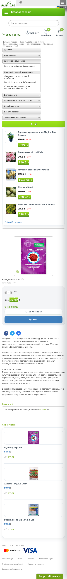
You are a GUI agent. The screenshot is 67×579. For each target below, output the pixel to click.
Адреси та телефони (36, 564)
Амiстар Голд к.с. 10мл (15, 484)
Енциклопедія (7, 559)
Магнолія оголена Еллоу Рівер (33, 170)
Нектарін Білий (25, 187)
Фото (20, 559)
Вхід (20, 2)
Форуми (31, 559)
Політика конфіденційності (12, 564)
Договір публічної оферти (12, 569)
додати (42, 410)
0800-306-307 (14, 35)
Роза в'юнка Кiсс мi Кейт (30, 152)
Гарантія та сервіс (46, 559)
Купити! (33, 319)
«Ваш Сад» (19, 545)
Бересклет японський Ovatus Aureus (36, 204)
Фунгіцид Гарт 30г (13, 447)
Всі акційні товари (13, 222)
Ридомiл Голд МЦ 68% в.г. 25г (19, 520)
